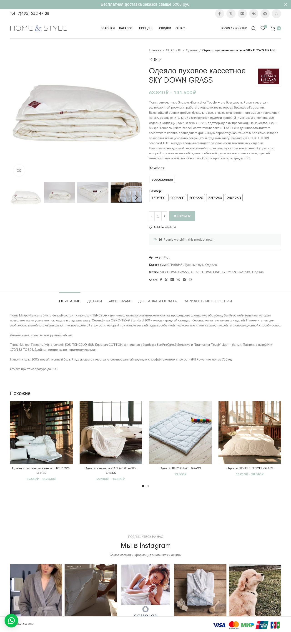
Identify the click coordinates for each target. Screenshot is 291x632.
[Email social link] (242, 13)
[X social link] (231, 13)
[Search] (253, 28)
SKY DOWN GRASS (174, 272)
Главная (155, 50)
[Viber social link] (276, 13)
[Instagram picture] (36, 590)
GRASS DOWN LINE (205, 272)
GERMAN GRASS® (236, 272)
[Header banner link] (138, 4)
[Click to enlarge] (19, 170)
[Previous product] (151, 59)
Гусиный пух (194, 265)
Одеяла (192, 50)
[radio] (162, 179)
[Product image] (41, 432)
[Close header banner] (285, 4)
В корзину (182, 216)
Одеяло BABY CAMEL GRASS (180, 468)
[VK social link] (253, 13)
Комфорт (156, 168)
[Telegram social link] (265, 13)
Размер (155, 191)
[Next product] (160, 59)
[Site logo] (38, 28)
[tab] (69, 299)
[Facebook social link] (219, 13)
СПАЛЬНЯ (173, 50)
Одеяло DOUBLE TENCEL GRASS (249, 468)
